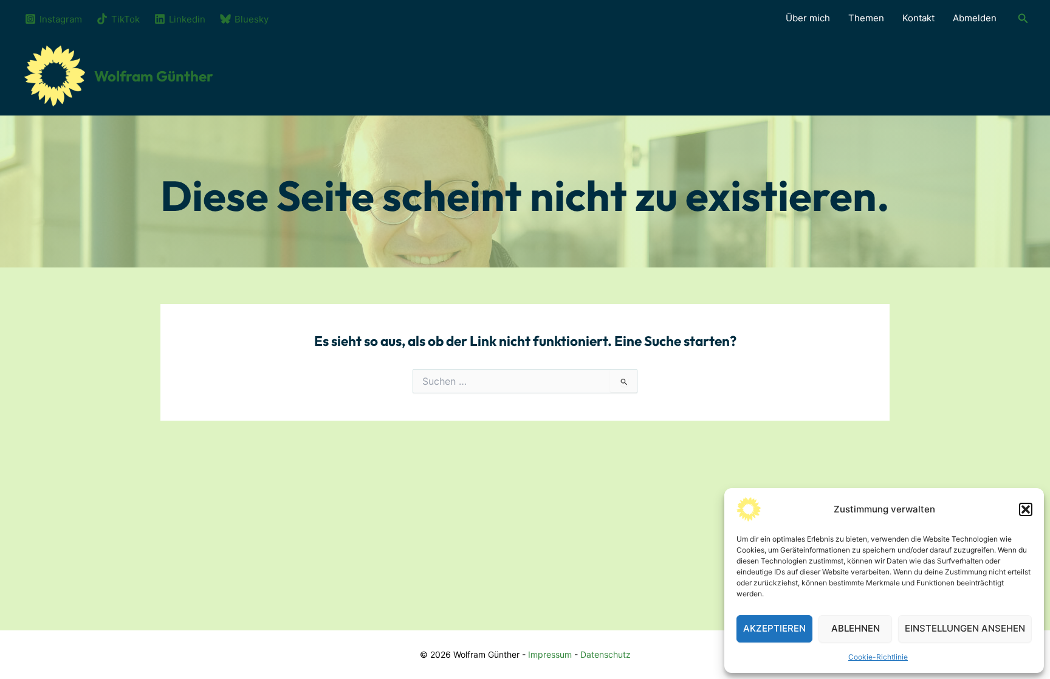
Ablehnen (855, 628)
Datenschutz (605, 654)
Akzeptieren (774, 628)
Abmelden (975, 18)
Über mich (808, 18)
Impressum (550, 654)
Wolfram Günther (153, 76)
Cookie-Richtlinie (878, 656)
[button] (1026, 509)
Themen (866, 18)
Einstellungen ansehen (965, 628)
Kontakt (918, 18)
